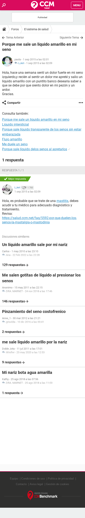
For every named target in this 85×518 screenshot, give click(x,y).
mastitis (62, 201)
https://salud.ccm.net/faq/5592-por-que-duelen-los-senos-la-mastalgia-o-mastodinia (39, 220)
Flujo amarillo (12, 139)
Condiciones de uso (33, 478)
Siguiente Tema (69, 37)
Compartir (13, 102)
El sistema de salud (36, 29)
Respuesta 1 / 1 (13, 170)
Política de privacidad (61, 478)
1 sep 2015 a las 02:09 (39, 63)
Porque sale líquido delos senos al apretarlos (34, 149)
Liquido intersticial (15, 124)
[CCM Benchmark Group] (42, 496)
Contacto (21, 484)
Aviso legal (36, 484)
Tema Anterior (15, 37)
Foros (15, 29)
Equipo (14, 478)
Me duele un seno (15, 144)
